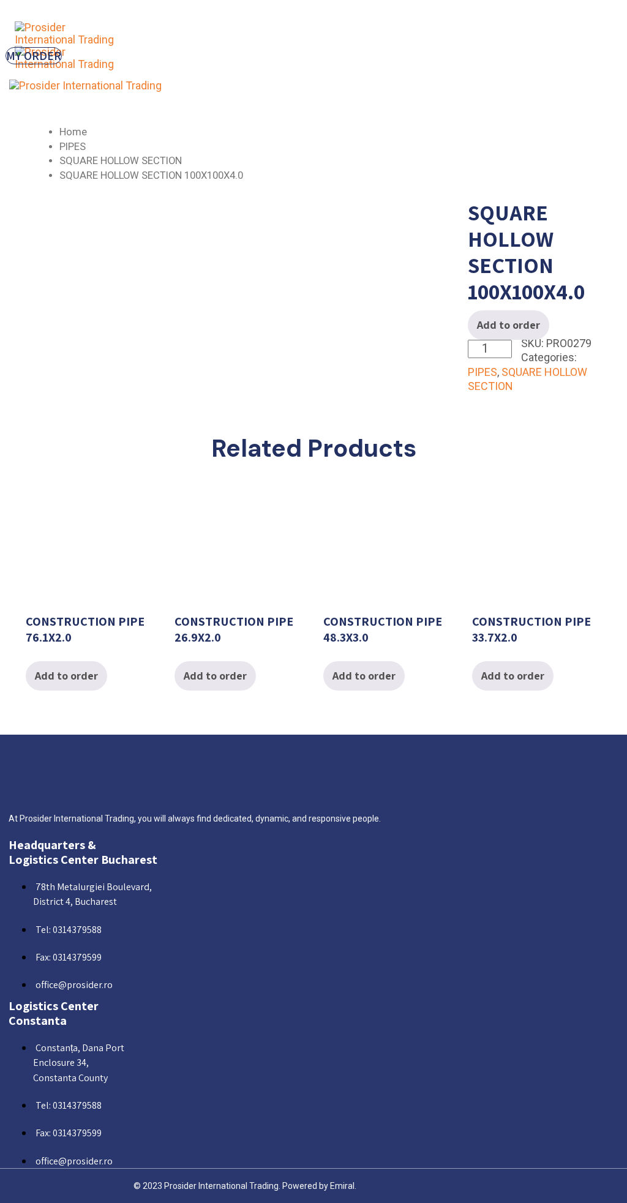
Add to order (508, 325)
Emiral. (343, 1186)
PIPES (72, 146)
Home (73, 132)
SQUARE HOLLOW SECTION (120, 161)
